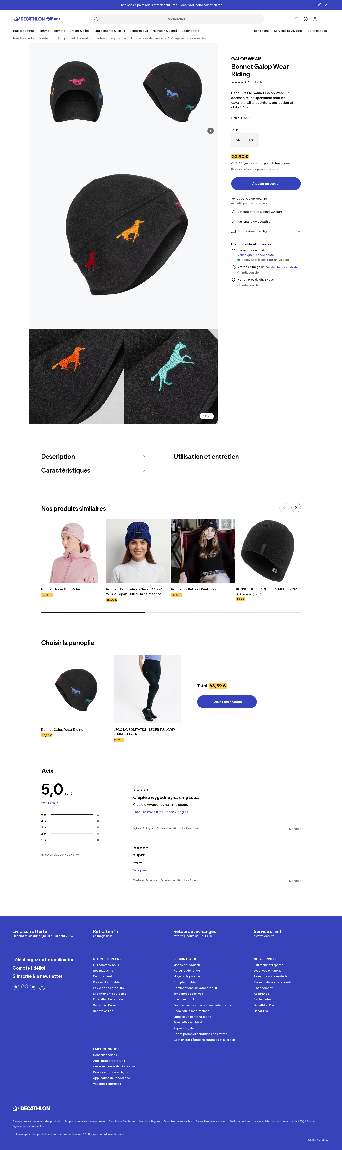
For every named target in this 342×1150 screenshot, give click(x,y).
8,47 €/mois (244, 163)
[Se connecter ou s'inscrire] (315, 19)
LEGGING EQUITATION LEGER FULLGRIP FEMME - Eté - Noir (145, 732)
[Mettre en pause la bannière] (320, 5)
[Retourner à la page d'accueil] (37, 19)
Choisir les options (227, 702)
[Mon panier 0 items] (324, 19)
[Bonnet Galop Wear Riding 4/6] (76, 376)
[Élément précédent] (284, 507)
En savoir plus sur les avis (57, 854)
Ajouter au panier (266, 184)
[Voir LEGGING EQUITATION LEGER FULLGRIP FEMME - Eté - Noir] (147, 689)
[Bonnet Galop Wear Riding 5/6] (171, 376)
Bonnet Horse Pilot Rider (60, 589)
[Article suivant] (296, 507)
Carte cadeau (317, 30)
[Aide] (305, 19)
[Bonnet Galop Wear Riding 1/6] (171, 91)
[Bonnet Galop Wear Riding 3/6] (123, 234)
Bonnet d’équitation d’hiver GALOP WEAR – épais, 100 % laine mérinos (134, 591)
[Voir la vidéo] (210, 131)
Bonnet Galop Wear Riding (62, 729)
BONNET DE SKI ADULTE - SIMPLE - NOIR (266, 589)
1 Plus (206, 416)
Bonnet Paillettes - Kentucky (193, 589)
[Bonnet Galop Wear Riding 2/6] (76, 91)
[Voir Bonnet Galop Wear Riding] (75, 689)
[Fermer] (326, 5)
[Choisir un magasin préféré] (296, 19)
